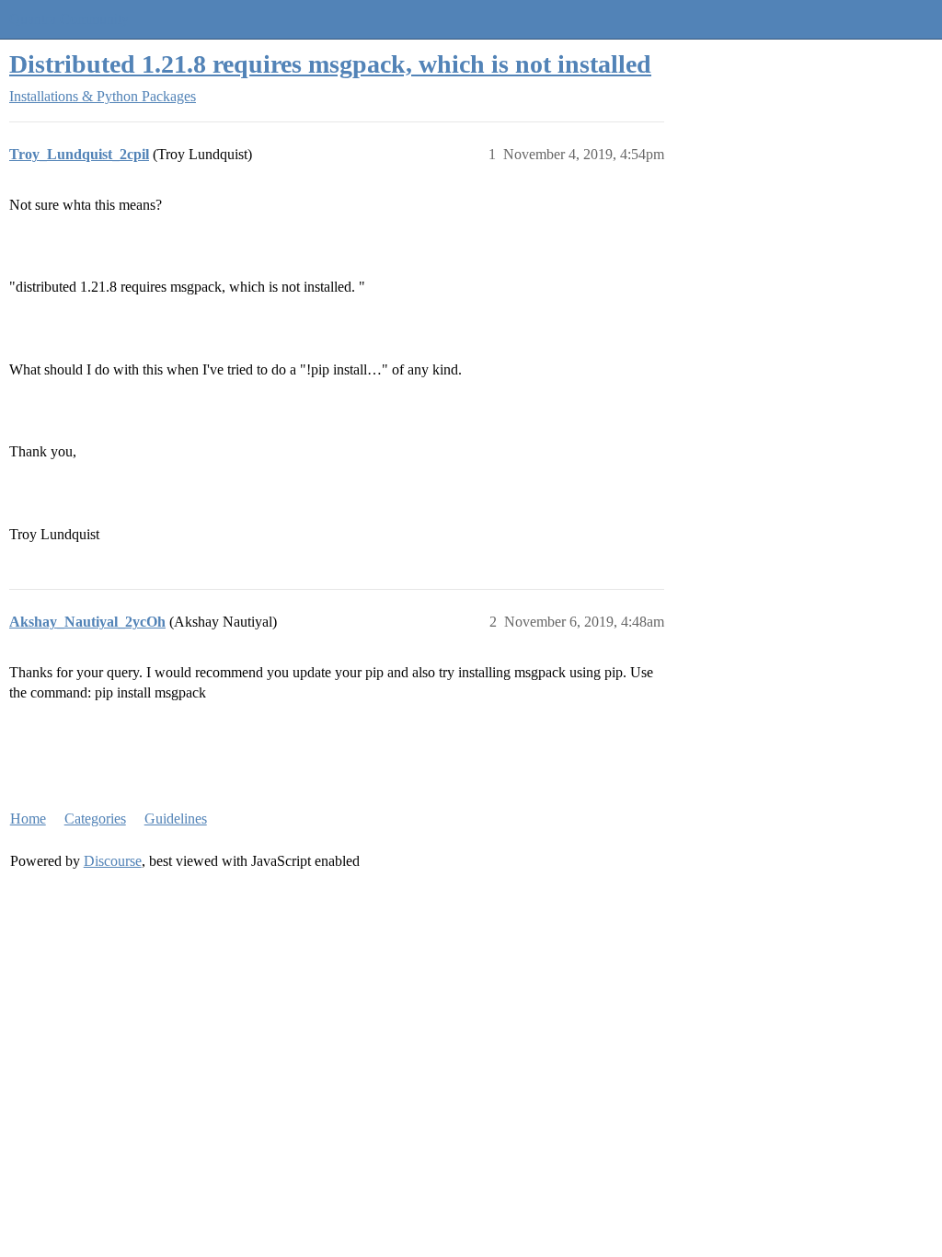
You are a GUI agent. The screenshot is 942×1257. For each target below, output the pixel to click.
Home (28, 818)
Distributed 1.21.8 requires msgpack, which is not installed (330, 64)
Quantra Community (69, 19)
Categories (95, 818)
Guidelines (175, 818)
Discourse (113, 861)
